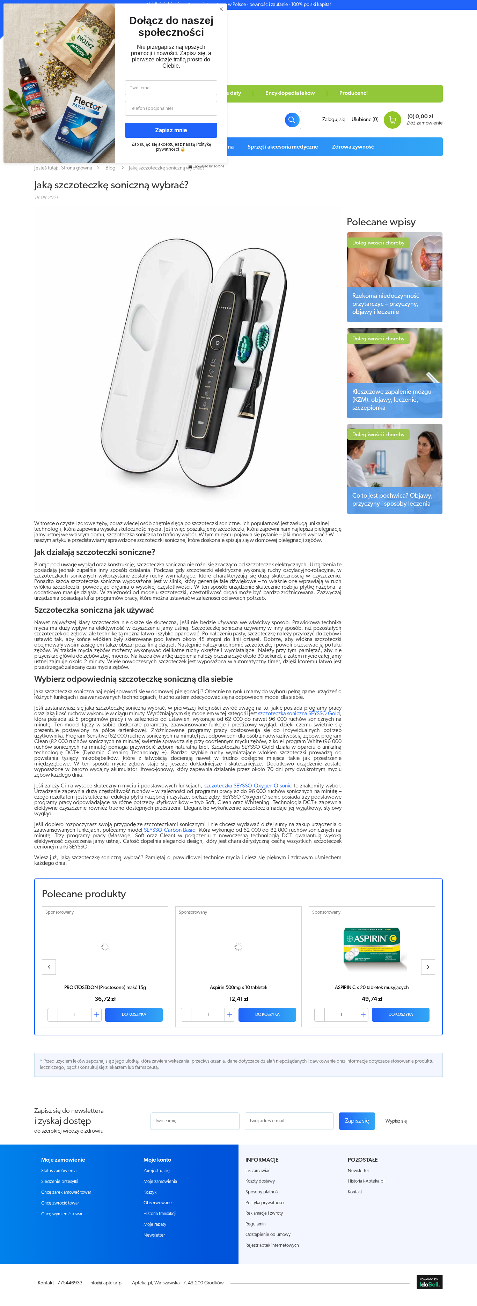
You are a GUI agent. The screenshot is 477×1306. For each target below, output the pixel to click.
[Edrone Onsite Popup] (238, 653)
